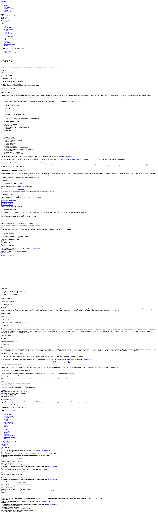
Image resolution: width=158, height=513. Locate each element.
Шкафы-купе (7, 27)
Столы (6, 35)
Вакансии (3, 445)
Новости (6, 428)
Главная (6, 4)
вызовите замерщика (66, 156)
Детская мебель (8, 29)
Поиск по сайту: (5, 447)
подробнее (21, 189)
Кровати (6, 32)
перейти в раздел (5, 252)
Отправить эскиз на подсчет (9, 441)
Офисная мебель (8, 36)
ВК (69, 362)
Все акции (4, 390)
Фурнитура (7, 432)
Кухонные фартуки (9, 437)
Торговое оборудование (10, 38)
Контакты (6, 10)
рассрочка (13, 78)
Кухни (6, 26)
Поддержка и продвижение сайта (41, 450)
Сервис (6, 425)
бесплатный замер (40, 164)
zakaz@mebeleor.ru (6, 22)
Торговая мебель (8, 423)
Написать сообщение (6, 396)
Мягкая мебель (8, 33)
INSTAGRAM (36, 248)
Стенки (6, 30)
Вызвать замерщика (9, 8)
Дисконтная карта (6, 384)
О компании (7, 7)
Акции (6, 5)
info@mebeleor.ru (53, 466)
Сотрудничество (5, 444)
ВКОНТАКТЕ (27, 248)
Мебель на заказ (8, 51)
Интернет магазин (9, 39)
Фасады (6, 426)
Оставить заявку (52, 453)
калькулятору (88, 359)
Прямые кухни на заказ (10, 52)
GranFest (6, 434)
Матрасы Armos (8, 435)
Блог (5, 438)
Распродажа (7, 11)
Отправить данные (26, 489)
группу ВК (92, 159)
